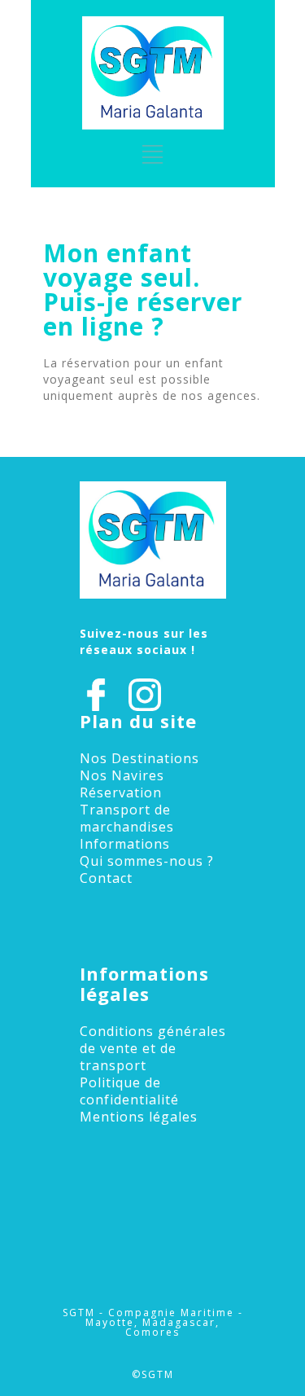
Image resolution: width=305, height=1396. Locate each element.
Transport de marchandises (127, 818)
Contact (106, 878)
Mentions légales (139, 1117)
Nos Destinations (139, 758)
